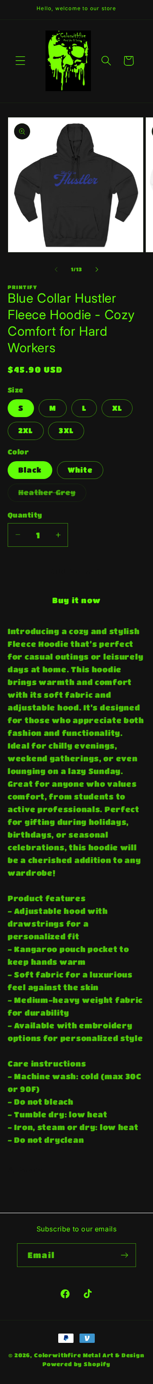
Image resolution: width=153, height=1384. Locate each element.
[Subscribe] (124, 1255)
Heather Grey (52, 495)
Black (30, 470)
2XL (25, 430)
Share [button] (32, 1170)
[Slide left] (56, 269)
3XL (66, 430)
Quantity (25, 515)
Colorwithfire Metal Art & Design (89, 1355)
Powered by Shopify (76, 1364)
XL (117, 408)
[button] (20, 61)
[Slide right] (97, 269)
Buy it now (76, 600)
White (80, 470)
